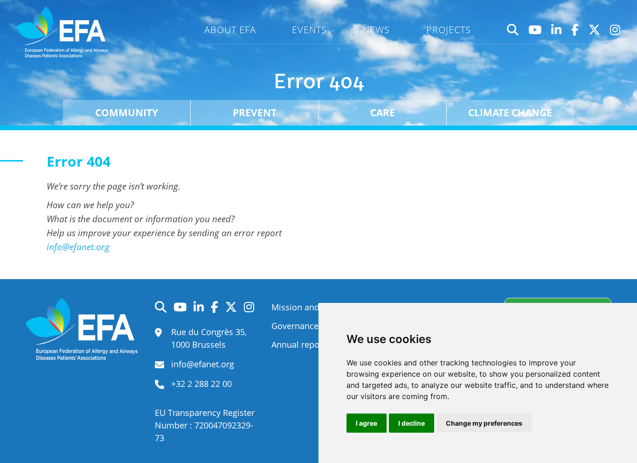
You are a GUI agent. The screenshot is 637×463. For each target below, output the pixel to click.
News (376, 29)
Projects (448, 29)
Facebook (575, 30)
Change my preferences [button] (484, 423)
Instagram (615, 30)
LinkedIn (557, 30)
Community (126, 112)
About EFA (230, 29)
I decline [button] (411, 423)
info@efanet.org (78, 247)
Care (382, 112)
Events (309, 29)
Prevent (255, 112)
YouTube (535, 30)
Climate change (510, 112)
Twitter (594, 30)
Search (513, 30)
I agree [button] (366, 423)
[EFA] (64, 32)
